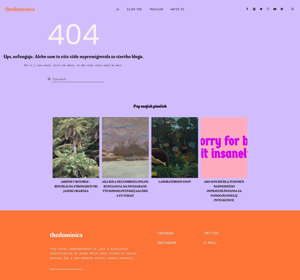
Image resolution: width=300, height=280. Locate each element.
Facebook (165, 233)
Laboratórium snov (175, 182)
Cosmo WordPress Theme (58, 269)
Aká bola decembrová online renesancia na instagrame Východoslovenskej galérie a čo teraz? (125, 189)
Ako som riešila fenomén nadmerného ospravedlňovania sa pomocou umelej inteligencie (224, 191)
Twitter (211, 233)
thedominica (20, 9)
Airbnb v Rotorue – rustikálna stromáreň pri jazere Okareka (76, 186)
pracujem (156, 9)
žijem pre (134, 9)
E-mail (210, 243)
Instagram (166, 243)
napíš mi (177, 9)
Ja (117, 9)
